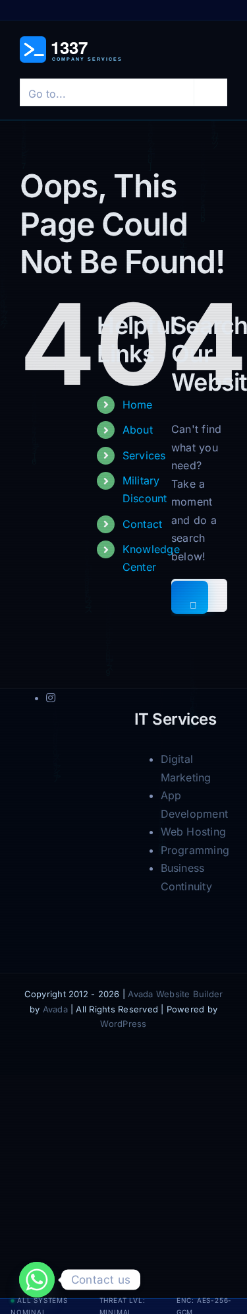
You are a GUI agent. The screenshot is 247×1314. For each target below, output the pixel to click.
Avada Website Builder (175, 994)
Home (138, 404)
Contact (143, 524)
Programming (195, 850)
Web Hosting (194, 831)
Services (144, 455)
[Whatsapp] (37, 1280)
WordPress (123, 1023)
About (138, 429)
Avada (55, 1009)
